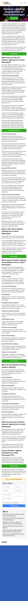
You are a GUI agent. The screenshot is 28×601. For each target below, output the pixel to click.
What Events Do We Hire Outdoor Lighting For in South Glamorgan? (13, 515)
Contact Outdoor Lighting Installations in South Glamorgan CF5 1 (13, 534)
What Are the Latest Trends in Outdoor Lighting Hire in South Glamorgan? (13, 530)
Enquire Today (14, 466)
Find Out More (14, 361)
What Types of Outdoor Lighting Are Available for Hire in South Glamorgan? (13, 522)
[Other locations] (21, 3)
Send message (14, 505)
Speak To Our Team (14, 130)
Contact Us (14, 18)
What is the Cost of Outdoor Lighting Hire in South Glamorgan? (13, 519)
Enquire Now (14, 54)
